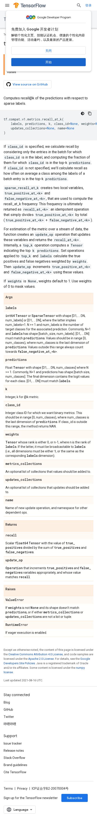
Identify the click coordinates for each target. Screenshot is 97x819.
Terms (8, 788)
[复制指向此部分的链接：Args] (17, 297)
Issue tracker (13, 743)
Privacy (22, 788)
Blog (7, 702)
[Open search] (79, 5)
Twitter (9, 717)
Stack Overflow (14, 758)
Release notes (14, 750)
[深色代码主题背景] (82, 113)
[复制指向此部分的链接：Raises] (20, 589)
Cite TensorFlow (15, 772)
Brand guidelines (15, 765)
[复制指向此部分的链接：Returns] (21, 524)
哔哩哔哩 (10, 724)
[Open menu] (7, 5)
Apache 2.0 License (41, 658)
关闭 (48, 51)
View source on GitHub (30, 84)
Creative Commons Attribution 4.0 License (35, 654)
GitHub (8, 709)
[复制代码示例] (89, 113)
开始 (48, 62)
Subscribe (74, 798)
